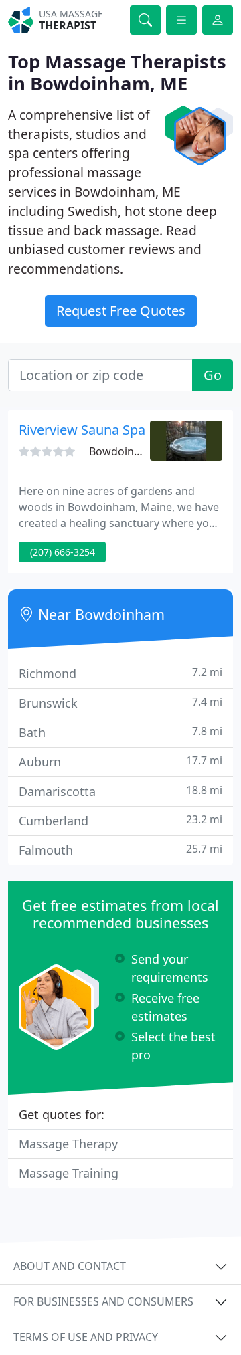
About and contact (69, 1266)
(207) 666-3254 (62, 552)
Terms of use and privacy (85, 1337)
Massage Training (68, 1173)
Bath (120, 732)
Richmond (120, 673)
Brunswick (120, 702)
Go (213, 375)
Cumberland (120, 820)
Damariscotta (120, 791)
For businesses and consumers (103, 1301)
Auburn (120, 761)
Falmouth (120, 849)
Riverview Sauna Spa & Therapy (115, 430)
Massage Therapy (68, 1144)
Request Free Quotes (120, 311)
